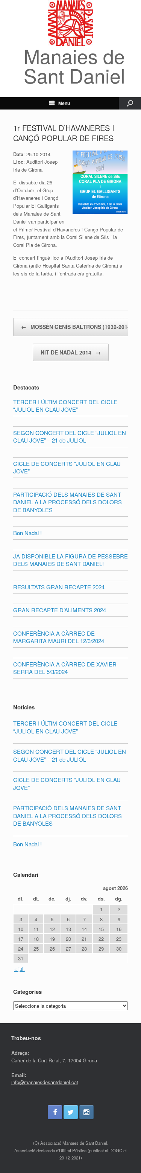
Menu (64, 103)
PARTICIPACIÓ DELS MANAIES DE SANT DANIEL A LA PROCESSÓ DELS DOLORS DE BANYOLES (67, 815)
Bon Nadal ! (27, 844)
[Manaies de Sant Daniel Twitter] (71, 1112)
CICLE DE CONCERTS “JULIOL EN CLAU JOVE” (67, 783)
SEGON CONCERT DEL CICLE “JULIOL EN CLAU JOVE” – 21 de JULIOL (69, 755)
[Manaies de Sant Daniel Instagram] (86, 1112)
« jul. (19, 968)
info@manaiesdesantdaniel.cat (44, 1082)
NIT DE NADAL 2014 (71, 352)
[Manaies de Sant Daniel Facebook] (55, 1112)
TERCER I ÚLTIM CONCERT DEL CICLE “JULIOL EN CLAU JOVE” (65, 727)
